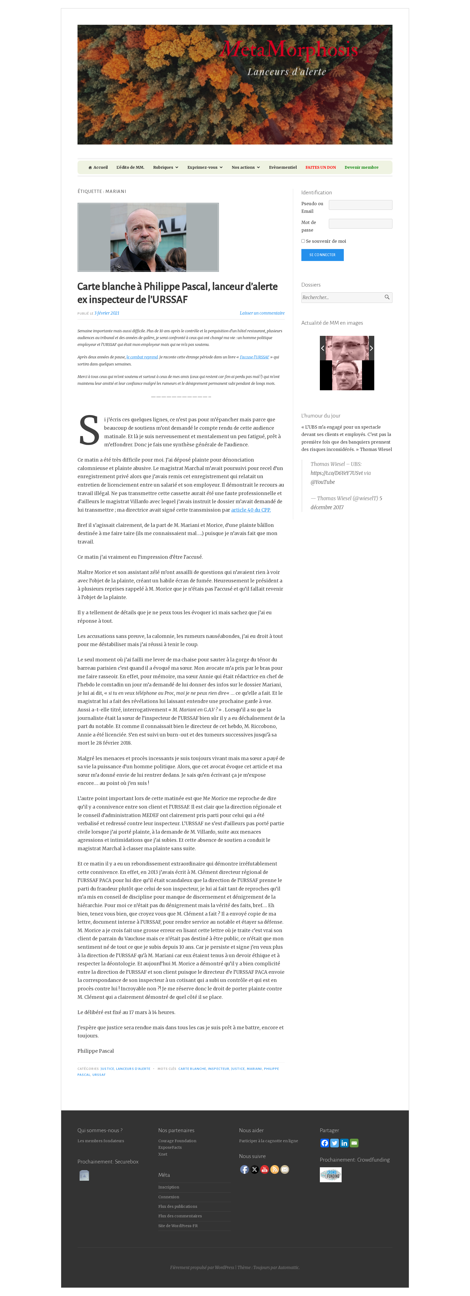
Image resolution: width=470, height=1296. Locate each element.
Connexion (168, 1197)
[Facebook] (324, 1143)
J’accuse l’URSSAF (254, 357)
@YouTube (323, 482)
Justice (107, 1069)
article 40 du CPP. (251, 510)
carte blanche (192, 1069)
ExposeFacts (170, 1147)
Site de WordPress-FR (178, 1226)
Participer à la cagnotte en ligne (268, 1141)
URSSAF (99, 1075)
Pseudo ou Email (312, 207)
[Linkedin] (344, 1143)
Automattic (288, 1267)
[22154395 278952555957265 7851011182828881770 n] (350, 348)
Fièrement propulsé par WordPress (202, 1267)
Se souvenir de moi (325, 241)
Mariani (254, 1069)
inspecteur (218, 1069)
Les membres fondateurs (101, 1141)
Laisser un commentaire (262, 313)
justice (238, 1069)
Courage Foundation (177, 1141)
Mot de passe (308, 226)
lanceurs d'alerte (133, 1069)
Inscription (168, 1187)
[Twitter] (334, 1143)
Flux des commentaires (180, 1216)
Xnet (162, 1154)
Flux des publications (177, 1206)
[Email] (354, 1143)
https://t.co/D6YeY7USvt (337, 473)
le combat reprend (142, 357)
